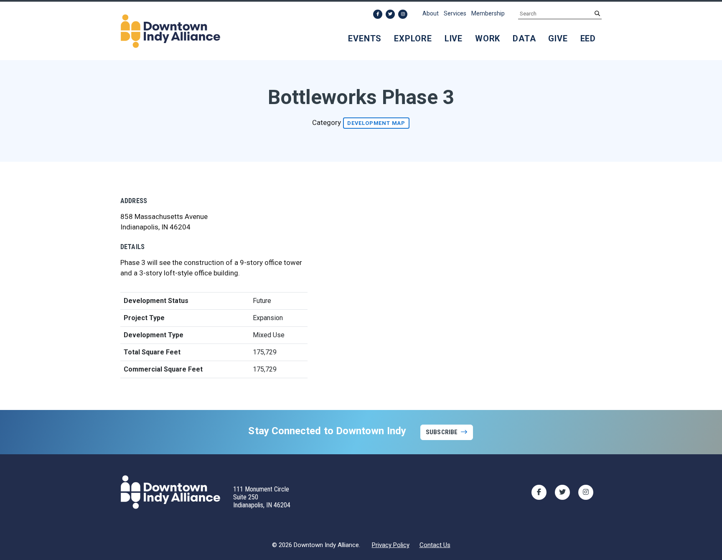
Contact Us (434, 545)
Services (455, 13)
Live (454, 38)
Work (487, 38)
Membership (488, 13)
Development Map (376, 123)
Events (364, 38)
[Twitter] (390, 14)
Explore (413, 38)
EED (588, 38)
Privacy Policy (390, 545)
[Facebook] (377, 14)
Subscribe (442, 432)
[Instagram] (402, 14)
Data (524, 38)
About (430, 13)
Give (557, 38)
